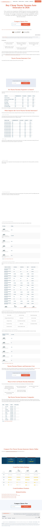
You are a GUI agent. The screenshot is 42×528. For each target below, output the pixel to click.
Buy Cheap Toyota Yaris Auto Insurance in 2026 (9, 497)
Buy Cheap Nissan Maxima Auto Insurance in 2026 (9, 494)
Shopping (26, 1)
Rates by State (15, 1)
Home (2, 29)
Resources (31, 1)
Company (3, 516)
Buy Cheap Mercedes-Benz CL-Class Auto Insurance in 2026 (11, 495)
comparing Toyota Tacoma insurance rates (11, 451)
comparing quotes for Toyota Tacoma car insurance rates (12, 54)
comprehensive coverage (36, 368)
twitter (39, 517)
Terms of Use (29, 84)
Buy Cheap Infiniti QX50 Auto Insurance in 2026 (9, 496)
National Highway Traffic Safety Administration (28, 307)
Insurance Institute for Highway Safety (8, 363)
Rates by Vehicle (21, 1)
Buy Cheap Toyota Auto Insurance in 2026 (11, 29)
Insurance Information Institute (8, 421)
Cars (4, 29)
